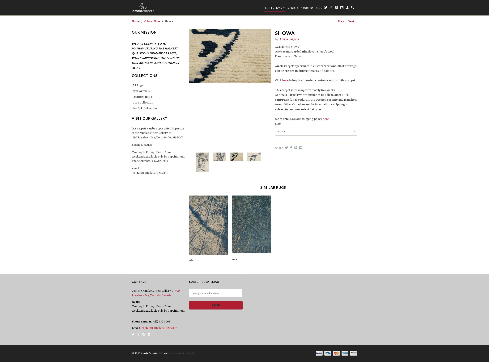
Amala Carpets (289, 39)
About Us (307, 8)
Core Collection (143, 102)
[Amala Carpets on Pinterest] (336, 8)
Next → (352, 21)
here (285, 80)
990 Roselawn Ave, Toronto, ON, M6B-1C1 (158, 137)
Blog (319, 8)
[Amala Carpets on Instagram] (342, 8)
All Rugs (138, 85)
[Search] (352, 8)
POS (161, 353)
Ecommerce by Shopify (182, 353)
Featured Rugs (142, 97)
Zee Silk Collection (145, 108)
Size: (278, 123)
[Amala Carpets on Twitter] (326, 8)
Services (293, 8)
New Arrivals (141, 91)
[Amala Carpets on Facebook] (331, 8)
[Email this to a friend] (300, 147)
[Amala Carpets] (158, 8)
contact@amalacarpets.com (150, 173)
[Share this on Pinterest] (295, 147)
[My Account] (347, 8)
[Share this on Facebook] (291, 147)
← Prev (339, 21)
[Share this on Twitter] (286, 147)
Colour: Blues (152, 21)
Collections (275, 8)
